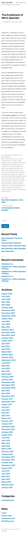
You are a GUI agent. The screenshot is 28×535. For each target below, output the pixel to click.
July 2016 (5, 438)
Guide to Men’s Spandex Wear (13, 246)
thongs (18, 189)
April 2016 (5, 446)
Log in (3, 513)
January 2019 (7, 380)
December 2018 (8, 382)
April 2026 (5, 305)
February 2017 (7, 421)
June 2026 (5, 299)
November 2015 (8, 460)
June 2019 (5, 368)
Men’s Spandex (7, 251)
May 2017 (5, 413)
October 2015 (7, 463)
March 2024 (6, 352)
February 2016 (7, 451)
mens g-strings (9, 170)
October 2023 (7, 357)
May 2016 (5, 443)
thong (14, 189)
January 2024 (7, 355)
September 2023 (8, 360)
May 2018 (5, 391)
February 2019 (7, 377)
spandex (9, 181)
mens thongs (4, 174)
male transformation (15, 164)
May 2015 (5, 476)
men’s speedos (9, 168)
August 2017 (6, 404)
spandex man (15, 181)
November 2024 (8, 335)
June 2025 (5, 324)
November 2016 (8, 429)
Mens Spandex (7, 2)
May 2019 (5, 371)
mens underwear (19, 174)
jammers (3, 162)
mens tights (11, 174)
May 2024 (5, 346)
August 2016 (6, 435)
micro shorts (4, 176)
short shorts (9, 180)
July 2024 (5, 344)
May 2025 (5, 327)
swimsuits (4, 187)
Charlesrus (6, 279)
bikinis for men (16, 158)
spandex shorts (8, 183)
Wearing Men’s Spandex (11, 243)
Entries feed (6, 516)
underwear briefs (5, 191)
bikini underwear (7, 158)
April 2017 (5, 416)
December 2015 (8, 457)
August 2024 (6, 341)
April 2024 (5, 349)
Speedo (13, 185)
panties (20, 176)
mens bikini (17, 168)
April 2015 (5, 479)
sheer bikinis (9, 178)
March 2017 (6, 418)
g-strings (19, 160)
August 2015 (6, 468)
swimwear (9, 187)
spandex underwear (18, 183)
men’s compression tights (13, 166)
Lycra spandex (13, 162)
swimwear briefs (17, 187)
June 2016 (5, 440)
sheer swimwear (17, 178)
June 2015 (5, 474)
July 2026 (5, 296)
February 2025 (7, 330)
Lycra (7, 162)
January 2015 (7, 487)
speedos (17, 185)
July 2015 (5, 471)
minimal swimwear (13, 176)
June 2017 (5, 410)
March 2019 (6, 374)
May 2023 (5, 366)
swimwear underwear (6, 189)
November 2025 (8, 313)
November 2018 (8, 385)
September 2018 (8, 388)
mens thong (21, 172)
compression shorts (6, 160)
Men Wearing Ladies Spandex (13, 248)
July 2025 (5, 321)
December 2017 (8, 396)
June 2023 (5, 363)
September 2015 (8, 465)
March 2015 (6, 482)
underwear (23, 189)
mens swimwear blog (12, 172)
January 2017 (7, 424)
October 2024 (7, 338)
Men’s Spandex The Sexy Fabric (11, 239)
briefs (21, 158)
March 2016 (6, 449)
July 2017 (5, 407)
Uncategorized (7, 157)
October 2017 (7, 399)
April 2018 (5, 393)
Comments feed (8, 518)
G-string (14, 160)
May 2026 (5, 302)
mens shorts (17, 170)
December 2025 (8, 310)
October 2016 (7, 432)
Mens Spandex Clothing (13, 268)
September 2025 (8, 316)
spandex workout (5, 185)
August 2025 (6, 319)
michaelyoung (6, 22)
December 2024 (8, 332)
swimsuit (22, 185)
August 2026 (6, 294)
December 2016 (8, 427)
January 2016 (7, 454)
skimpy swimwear (16, 180)
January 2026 (7, 308)
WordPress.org (7, 521)
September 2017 (8, 402)
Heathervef (6, 264)
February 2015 (7, 485)
